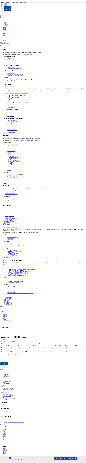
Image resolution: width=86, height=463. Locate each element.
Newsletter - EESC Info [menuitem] (9, 215)
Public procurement (6, 412)
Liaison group (5, 419)
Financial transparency (7, 396)
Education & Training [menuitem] (11, 151)
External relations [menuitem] (10, 156)
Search (2, 17)
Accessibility (3, 42)
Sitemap (4, 404)
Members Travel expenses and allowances (10, 397)
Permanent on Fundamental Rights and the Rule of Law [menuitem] (17, 289)
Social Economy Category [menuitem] (12, 255)
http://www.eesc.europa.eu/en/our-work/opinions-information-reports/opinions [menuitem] (35, 90)
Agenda (4, 183)
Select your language (4, 43)
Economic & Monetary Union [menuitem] (13, 150)
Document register (7, 381)
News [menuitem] (6, 211)
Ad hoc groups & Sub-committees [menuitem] (13, 286)
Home (4, 313)
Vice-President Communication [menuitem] (13, 59)
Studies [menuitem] (8, 113)
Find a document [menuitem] (10, 107)
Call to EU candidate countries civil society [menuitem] (15, 174)
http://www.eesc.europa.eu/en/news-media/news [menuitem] (22, 209)
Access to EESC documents (8, 395)
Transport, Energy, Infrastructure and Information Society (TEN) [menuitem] (19, 271)
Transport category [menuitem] (10, 256)
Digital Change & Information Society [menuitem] (14, 148)
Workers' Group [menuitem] (10, 244)
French (4, 438)
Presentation (5, 314)
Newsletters (5, 321)
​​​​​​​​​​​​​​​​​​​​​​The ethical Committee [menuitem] (11, 80)
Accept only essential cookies (70, 458)
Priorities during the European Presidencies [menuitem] (15, 74)
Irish (3, 439)
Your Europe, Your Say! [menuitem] (11, 124)
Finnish (4, 437)
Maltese (4, 446)
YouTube (4, 40)
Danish (4, 431)
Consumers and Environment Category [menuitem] (14, 251)
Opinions (4, 319)
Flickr (4, 35)
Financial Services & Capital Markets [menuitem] (14, 157)
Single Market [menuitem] (10, 165)
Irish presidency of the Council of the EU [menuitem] (15, 75)
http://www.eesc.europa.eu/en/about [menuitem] (25, 54)
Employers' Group (6, 333)
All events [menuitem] (9, 200)
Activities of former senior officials (9, 398)
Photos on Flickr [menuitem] (9, 222)
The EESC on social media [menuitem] (10, 219)
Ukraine (4, 294)
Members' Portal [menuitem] (10, 239)
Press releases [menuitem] (7, 212)
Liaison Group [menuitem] (10, 287)
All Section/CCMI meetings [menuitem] (10, 193)
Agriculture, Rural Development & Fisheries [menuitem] (15, 144)
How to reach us (6, 374)
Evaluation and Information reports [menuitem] (13, 97)
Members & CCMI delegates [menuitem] (12, 237)
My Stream (7, 300)
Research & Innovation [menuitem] (11, 163)
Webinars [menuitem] (9, 198)
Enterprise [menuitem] (9, 154)
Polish (4, 448)
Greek (4, 433)
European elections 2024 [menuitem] (12, 121)
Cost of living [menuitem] (10, 180)
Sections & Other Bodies (7, 257)
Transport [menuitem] (9, 170)
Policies (4, 133)
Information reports (6, 320)
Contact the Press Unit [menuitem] (9, 220)
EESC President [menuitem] (10, 58)
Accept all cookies (58, 458)
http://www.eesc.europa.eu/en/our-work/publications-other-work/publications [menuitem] (66, 90)
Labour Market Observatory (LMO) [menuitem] (14, 282)
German (4, 432)
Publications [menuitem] (9, 111)
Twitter (5, 25)
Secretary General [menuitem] (10, 67)
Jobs (3, 410)
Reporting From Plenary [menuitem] (9, 216)
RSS (4, 405)
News (4, 317)
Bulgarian (4, 429)
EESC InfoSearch (7, 383)
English (4, 434)
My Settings (7, 299)
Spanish (4, 435)
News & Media (5, 202)
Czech (4, 430)
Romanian (5, 450)
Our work (4, 81)
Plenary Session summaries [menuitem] (12, 101)
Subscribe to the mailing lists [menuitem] (10, 221)
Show (2, 369)
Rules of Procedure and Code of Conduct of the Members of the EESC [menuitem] (20, 79)
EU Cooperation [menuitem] (10, 73)
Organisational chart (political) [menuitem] (13, 62)
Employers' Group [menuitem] (10, 243)
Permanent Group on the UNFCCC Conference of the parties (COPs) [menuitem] (20, 293)
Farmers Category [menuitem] (10, 252)
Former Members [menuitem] (10, 238)
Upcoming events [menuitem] (10, 199)
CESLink (4, 421)
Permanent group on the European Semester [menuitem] (15, 288)
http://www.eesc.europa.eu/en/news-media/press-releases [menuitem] (48, 209)
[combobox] (13, 44)
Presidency (5, 315)
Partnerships (5, 413)
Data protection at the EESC (8, 388)
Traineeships (5, 411)
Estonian (4, 436)
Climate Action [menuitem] (10, 145)
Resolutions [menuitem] (9, 99)
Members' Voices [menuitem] (8, 217)
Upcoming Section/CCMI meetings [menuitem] (11, 194)
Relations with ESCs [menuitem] (11, 132)
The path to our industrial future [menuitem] (13, 126)
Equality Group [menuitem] (10, 290)
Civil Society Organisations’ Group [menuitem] (13, 245)
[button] (4, 363)
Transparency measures (7, 394)
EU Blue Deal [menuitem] (10, 179)
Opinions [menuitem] (9, 96)
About (4, 47)
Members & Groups (6, 224)
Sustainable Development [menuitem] (12, 167)
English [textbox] (10, 43)
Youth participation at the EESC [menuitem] (13, 178)
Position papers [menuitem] (10, 98)
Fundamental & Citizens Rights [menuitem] (13, 158)
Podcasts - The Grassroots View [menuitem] (11, 218)
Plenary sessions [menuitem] (8, 191)
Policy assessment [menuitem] (10, 116)
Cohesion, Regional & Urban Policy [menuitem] (14, 146)
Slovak (4, 451)
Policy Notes (5, 324)
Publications (5, 322)
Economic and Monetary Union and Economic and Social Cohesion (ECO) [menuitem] (21, 269)
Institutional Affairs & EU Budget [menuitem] (13, 161)
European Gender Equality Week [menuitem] (13, 177)
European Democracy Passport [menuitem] (13, 123)
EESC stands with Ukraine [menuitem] (12, 130)
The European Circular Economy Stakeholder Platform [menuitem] (17, 176)
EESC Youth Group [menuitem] (11, 292)
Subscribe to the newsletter (8, 323)
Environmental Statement (7, 389)
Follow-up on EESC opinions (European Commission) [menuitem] (17, 102)
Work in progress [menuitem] (10, 100)
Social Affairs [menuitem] (10, 166)
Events (4, 318)
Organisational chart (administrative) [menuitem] (14, 68)
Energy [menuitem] (8, 153)
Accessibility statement (7, 399)
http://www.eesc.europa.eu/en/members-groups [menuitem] (29, 232)
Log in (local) (7, 302)
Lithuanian (5, 443)
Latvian (4, 445)
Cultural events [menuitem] (10, 201)
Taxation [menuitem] (9, 169)
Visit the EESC (5, 375)
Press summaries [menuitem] (8, 213)
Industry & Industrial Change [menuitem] (12, 160)
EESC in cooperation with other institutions (11, 418)
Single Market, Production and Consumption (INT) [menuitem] (16, 270)
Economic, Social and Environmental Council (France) (14, 422)
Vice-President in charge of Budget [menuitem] (13, 60)
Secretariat (5, 316)
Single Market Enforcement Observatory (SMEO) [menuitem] (16, 280)
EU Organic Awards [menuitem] (11, 129)
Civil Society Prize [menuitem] (10, 122)
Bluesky (4, 30)
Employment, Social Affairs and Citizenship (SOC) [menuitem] (16, 272)
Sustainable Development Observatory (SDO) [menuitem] (15, 281)
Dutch (4, 447)
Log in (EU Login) (8, 303)
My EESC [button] (5, 296)
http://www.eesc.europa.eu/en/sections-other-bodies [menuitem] (18, 264)
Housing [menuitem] (9, 159)
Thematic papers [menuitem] (10, 112)
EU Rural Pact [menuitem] (10, 182)
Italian (4, 442)
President (4, 223)
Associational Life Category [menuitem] (12, 253)
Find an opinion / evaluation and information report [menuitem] (16, 95)
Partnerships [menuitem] (9, 131)
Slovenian (4, 452)
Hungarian (5, 441)
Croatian (4, 440)
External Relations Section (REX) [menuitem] (13, 274)
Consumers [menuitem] (9, 147)
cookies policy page (30, 457)
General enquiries (6, 376)
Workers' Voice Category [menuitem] (12, 250)
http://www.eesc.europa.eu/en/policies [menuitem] (31, 140)
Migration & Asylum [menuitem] (11, 162)
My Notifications (8, 298)
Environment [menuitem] (9, 155)
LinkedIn (5, 22)
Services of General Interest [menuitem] (12, 164)
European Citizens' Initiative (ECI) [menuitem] (13, 125)
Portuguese (5, 449)
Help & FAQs (7, 301)
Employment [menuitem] (9, 152)
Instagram (6, 23)
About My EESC (8, 297)
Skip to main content (4, 0)
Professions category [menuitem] (11, 254)
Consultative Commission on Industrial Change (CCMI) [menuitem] (17, 275)
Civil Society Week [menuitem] (11, 120)
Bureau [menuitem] (8, 61)
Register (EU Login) (9, 304)
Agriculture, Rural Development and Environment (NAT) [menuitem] (18, 273)
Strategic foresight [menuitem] (10, 115)
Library (4, 382)
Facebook (6, 24)
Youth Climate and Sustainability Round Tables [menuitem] (16, 127)
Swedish (4, 453)
